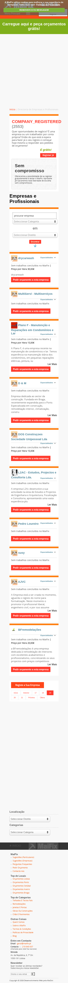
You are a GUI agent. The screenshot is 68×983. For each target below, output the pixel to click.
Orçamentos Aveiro (21, 889)
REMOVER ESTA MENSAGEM (34, 10)
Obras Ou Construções (23, 911)
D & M (22, 383)
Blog (15, 936)
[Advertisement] (34, 69)
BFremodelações (29, 629)
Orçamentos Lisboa (21, 879)
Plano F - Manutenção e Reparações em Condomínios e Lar (32, 329)
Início (16, 693)
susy (21, 552)
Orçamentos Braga (21, 893)
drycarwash (26, 258)
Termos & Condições (22, 929)
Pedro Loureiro (28, 523)
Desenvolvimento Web (33, 981)
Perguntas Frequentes (22, 864)
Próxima (31, 697)
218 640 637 (27, 947)
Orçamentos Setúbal (22, 886)
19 (50, 693)
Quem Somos (19, 922)
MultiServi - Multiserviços (35, 293)
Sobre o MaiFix (19, 925)
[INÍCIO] (44, 848)
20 (15, 697)
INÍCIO (16, 845)
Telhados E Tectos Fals (23, 900)
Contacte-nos (18, 871)
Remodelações (19, 904)
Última (42, 697)
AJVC (22, 581)
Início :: (13, 109)
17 (36, 693)
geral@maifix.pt (24, 943)
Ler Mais (52, 364)
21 (22, 697)
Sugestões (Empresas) (22, 861)
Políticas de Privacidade (48, 4)
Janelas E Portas (20, 907)
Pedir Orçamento (20, 868)
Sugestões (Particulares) (23, 857)
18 (43, 693)
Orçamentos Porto (21, 882)
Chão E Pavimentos (21, 914)
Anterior (26, 693)
